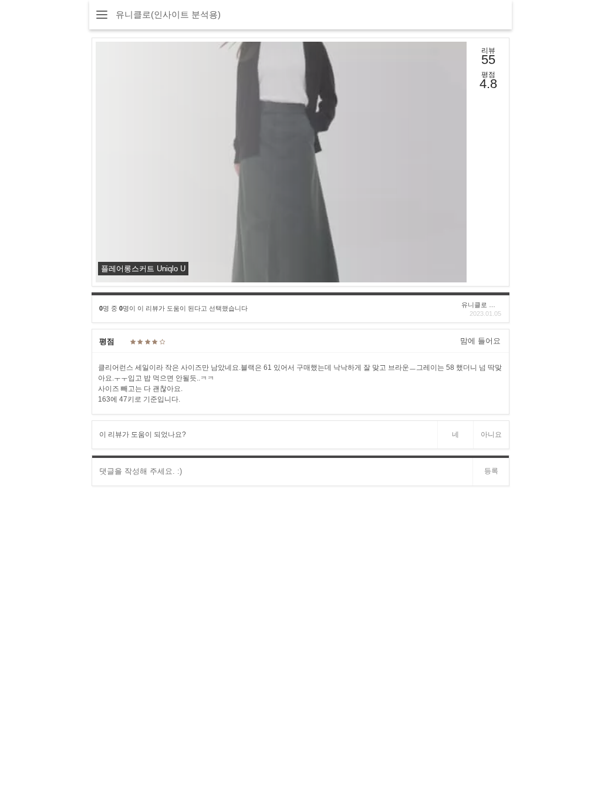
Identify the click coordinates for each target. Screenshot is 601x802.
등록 (491, 471)
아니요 (491, 434)
